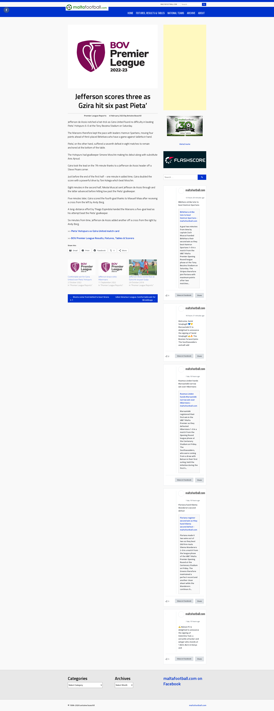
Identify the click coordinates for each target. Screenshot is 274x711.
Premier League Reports (95, 115)
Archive (191, 13)
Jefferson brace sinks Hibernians (107, 278)
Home (130, 13)
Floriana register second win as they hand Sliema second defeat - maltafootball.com (188, 523)
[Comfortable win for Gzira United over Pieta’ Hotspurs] (82, 267)
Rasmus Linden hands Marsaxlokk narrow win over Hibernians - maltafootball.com (188, 399)
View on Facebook (184, 295)
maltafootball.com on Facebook (182, 681)
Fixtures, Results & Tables (150, 13)
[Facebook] (6, 10)
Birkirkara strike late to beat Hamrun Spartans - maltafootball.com (188, 216)
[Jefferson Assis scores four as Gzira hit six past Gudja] (143, 267)
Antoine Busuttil (134, 115)
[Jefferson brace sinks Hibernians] (112, 267)
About (201, 13)
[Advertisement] (184, 67)
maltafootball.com (169, 4)
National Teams (176, 13)
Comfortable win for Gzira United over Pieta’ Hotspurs (80, 278)
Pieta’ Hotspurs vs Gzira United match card (95, 231)
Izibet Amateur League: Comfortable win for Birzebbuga (135, 298)
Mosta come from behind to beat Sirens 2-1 (89, 298)
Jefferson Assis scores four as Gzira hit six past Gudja (142, 278)
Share (199, 295)
